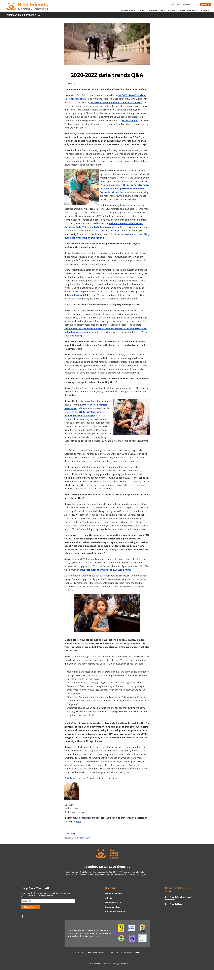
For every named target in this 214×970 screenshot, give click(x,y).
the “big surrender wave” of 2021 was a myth (106, 569)
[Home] (27, 6)
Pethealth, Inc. (130, 120)
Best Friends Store (173, 904)
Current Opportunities (198, 10)
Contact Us (78, 952)
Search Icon (197, 4)
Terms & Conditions (131, 952)
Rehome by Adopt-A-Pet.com (80, 295)
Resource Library (176, 10)
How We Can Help (129, 10)
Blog (73, 833)
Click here (69, 778)
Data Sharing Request (96, 952)
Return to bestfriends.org (181, 4)
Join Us (204, 4)
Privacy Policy (114, 952)
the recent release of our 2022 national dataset (116, 102)
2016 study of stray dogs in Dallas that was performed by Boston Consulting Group (124, 188)
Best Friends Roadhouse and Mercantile (178, 898)
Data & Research (157, 10)
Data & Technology (81, 837)
